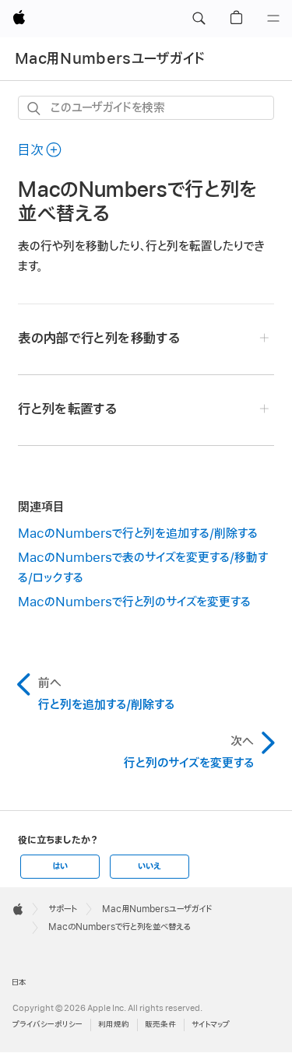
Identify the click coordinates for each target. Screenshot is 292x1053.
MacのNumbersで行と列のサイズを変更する (134, 602)
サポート (62, 909)
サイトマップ (211, 1025)
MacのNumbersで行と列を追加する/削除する (138, 534)
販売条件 (160, 1025)
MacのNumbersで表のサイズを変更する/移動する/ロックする (143, 568)
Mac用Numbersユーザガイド (110, 59)
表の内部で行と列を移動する (98, 338)
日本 (19, 983)
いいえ (149, 866)
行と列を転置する (67, 409)
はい (60, 866)
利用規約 (113, 1025)
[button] (198, 18)
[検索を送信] (34, 108)
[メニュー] (273, 18)
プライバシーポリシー (47, 1025)
